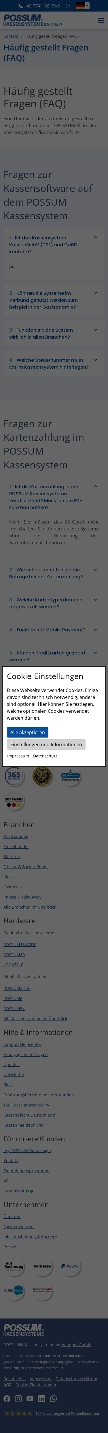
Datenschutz (45, 756)
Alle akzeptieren (27, 732)
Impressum (18, 756)
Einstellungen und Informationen (46, 744)
